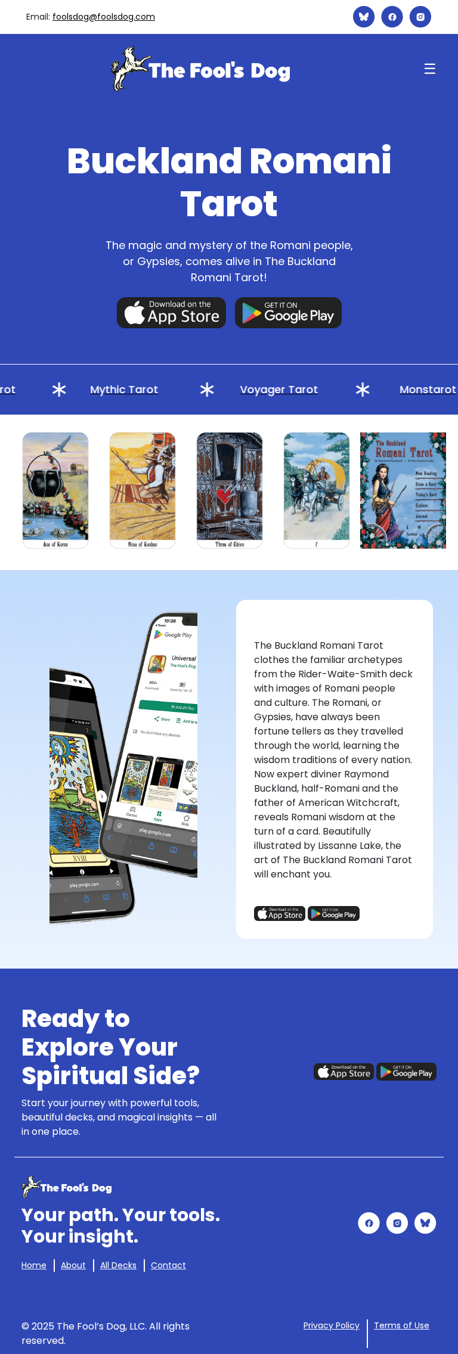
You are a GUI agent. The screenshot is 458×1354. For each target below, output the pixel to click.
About (73, 1265)
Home (34, 1265)
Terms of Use (401, 1325)
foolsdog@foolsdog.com (103, 17)
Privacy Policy (332, 1325)
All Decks (118, 1265)
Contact (168, 1265)
